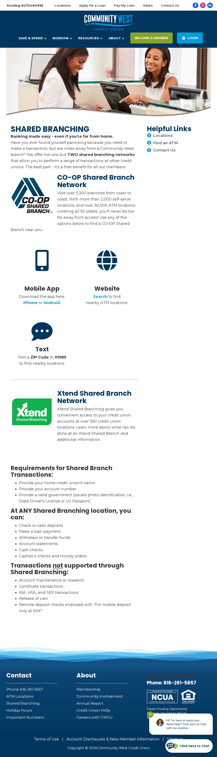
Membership (88, 689)
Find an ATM (165, 143)
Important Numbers (25, 717)
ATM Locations (19, 696)
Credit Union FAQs (93, 710)
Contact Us (164, 150)
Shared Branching (23, 703)
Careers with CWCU (95, 717)
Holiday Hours (19, 710)
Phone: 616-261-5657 (24, 689)
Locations (163, 135)
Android (51, 302)
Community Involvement (100, 696)
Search (100, 296)
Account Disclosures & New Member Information (113, 739)
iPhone (30, 302)
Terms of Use (46, 739)
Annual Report (90, 703)
